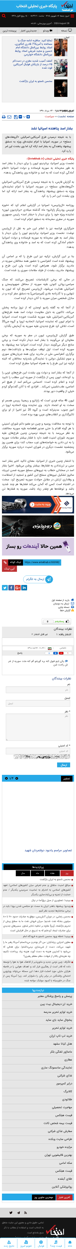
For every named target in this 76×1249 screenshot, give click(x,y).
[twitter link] (11, 1213)
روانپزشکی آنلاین (62, 1186)
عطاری (68, 1059)
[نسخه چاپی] (4, 117)
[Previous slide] (16, 778)
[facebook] (11, 587)
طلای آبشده (65, 1179)
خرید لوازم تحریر (62, 1028)
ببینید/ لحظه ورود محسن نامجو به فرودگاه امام (47, 936)
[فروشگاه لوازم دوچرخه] (38, 526)
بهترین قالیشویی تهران (58, 1155)
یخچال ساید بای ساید (59, 1020)
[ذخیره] (16, 117)
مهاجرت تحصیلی (62, 1107)
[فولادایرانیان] (38, 504)
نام (68, 684)
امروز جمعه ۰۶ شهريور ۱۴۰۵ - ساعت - (48, 16)
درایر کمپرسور (64, 1083)
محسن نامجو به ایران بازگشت (35, 81)
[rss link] (25, 1213)
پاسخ (19, 653)
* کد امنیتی (64, 746)
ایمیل (67, 698)
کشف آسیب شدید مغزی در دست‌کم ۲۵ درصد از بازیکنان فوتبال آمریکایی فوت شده (32, 64)
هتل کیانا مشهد (62, 1043)
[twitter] (5, 587)
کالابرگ (68, 1091)
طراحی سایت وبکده (60, 1139)
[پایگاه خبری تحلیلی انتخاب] (67, 6)
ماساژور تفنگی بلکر (61, 1051)
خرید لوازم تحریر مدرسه (58, 1012)
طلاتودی (67, 1099)
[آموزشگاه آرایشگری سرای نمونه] (38, 547)
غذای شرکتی (64, 1075)
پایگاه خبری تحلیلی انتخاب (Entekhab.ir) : (50, 159)
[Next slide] (6, 778)
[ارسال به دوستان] (9, 117)
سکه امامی (65, 1163)
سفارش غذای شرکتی (60, 1131)
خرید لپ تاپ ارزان (60, 1036)
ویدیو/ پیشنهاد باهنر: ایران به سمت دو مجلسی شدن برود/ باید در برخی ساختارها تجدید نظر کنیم (37, 908)
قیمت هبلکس (63, 1115)
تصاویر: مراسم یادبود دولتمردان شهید (48, 850)
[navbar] (72, 16)
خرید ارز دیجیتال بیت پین (56, 1004)
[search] (4, 16)
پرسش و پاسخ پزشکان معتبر (55, 996)
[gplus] (18, 587)
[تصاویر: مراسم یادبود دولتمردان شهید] (38, 816)
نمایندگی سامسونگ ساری (56, 1067)
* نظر (67, 712)
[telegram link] (18, 1213)
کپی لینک (9, 569)
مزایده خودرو (64, 1147)
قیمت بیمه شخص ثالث (58, 1123)
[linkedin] (24, 587)
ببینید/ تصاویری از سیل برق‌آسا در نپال (51, 900)
